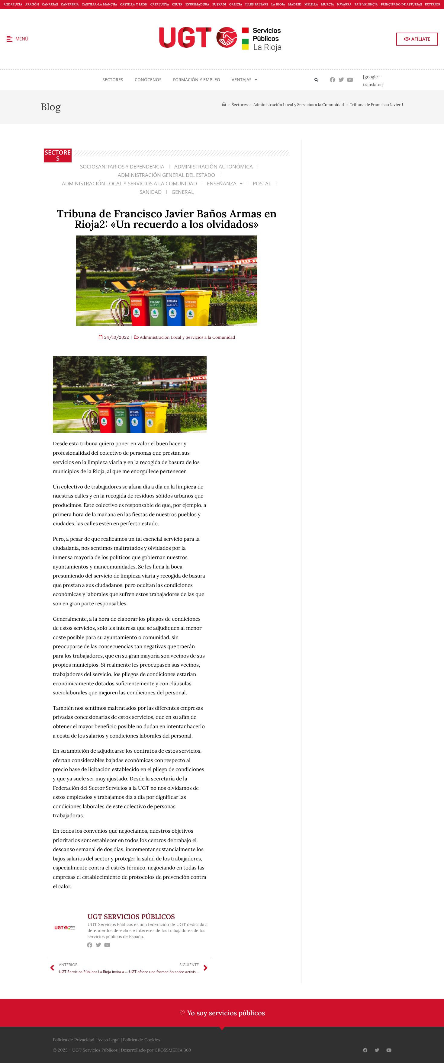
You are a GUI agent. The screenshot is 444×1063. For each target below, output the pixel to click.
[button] (316, 79)
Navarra (344, 4)
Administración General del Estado (166, 174)
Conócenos (148, 79)
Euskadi (219, 4)
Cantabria (70, 4)
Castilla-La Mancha (99, 4)
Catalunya (159, 4)
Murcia (327, 4)
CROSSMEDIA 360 (173, 1050)
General (183, 191)
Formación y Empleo (196, 79)
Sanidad (151, 191)
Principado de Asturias (401, 4)
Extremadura (197, 4)
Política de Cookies (141, 1039)
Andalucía (13, 4)
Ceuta (177, 4)
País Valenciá (366, 4)
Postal (262, 183)
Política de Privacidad (73, 1039)
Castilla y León (133, 4)
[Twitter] (341, 79)
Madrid (294, 4)
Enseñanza (221, 183)
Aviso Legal (109, 1039)
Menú (21, 39)
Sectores (112, 79)
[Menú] (9, 39)
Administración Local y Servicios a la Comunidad (129, 183)
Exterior (432, 4)
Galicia (235, 4)
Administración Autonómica (213, 166)
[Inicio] (224, 104)
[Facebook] (332, 79)
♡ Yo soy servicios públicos (222, 1013)
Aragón (32, 4)
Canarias (50, 4)
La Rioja (278, 4)
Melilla (311, 4)
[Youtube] (350, 79)
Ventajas (242, 79)
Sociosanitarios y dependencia (122, 166)
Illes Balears (256, 4)
